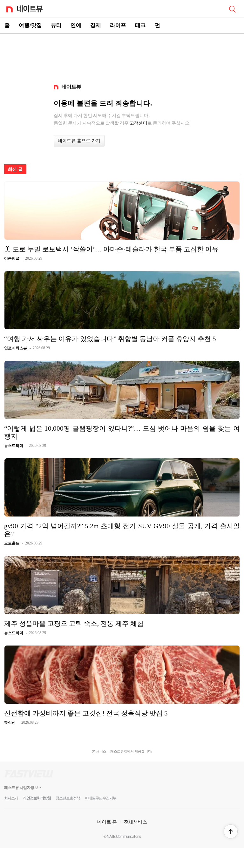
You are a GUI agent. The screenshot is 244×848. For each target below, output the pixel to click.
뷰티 (56, 25)
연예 (76, 25)
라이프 (118, 25)
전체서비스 (135, 821)
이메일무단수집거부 (100, 798)
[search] (232, 8)
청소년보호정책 (68, 798)
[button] (230, 831)
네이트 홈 (107, 821)
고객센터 (138, 123)
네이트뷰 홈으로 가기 (79, 140)
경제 (95, 25)
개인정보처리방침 (37, 798)
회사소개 (11, 798)
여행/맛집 (30, 25)
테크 (140, 25)
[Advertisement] (122, 56)
